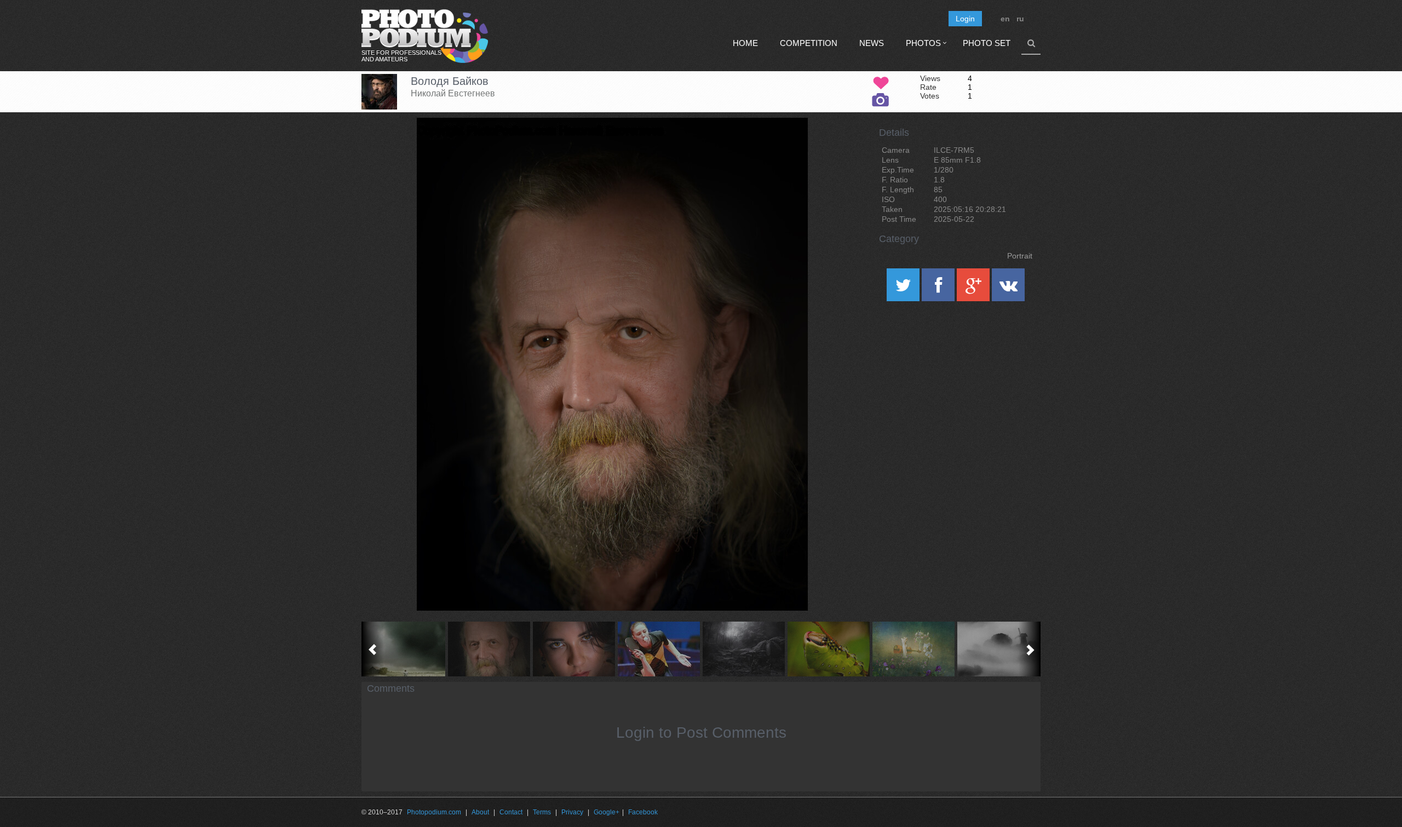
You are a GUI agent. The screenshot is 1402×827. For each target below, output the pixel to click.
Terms (542, 812)
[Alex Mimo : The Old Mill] (998, 649)
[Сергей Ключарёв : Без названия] (658, 649)
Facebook (643, 812)
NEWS (871, 43)
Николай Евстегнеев (453, 93)
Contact (510, 812)
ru (1020, 18)
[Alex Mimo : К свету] (743, 649)
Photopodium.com (434, 812)
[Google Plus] (974, 288)
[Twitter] (904, 288)
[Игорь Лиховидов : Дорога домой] (404, 649)
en (1005, 18)
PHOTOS (923, 43)
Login (965, 18)
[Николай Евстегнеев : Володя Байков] (489, 649)
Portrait (1019, 255)
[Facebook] (939, 288)
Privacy (572, 812)
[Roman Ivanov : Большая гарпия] (828, 649)
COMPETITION (808, 43)
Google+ (606, 812)
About (480, 812)
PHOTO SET (986, 43)
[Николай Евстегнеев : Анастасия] (573, 649)
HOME (745, 43)
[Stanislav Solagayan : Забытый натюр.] (913, 649)
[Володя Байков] (785, 145)
